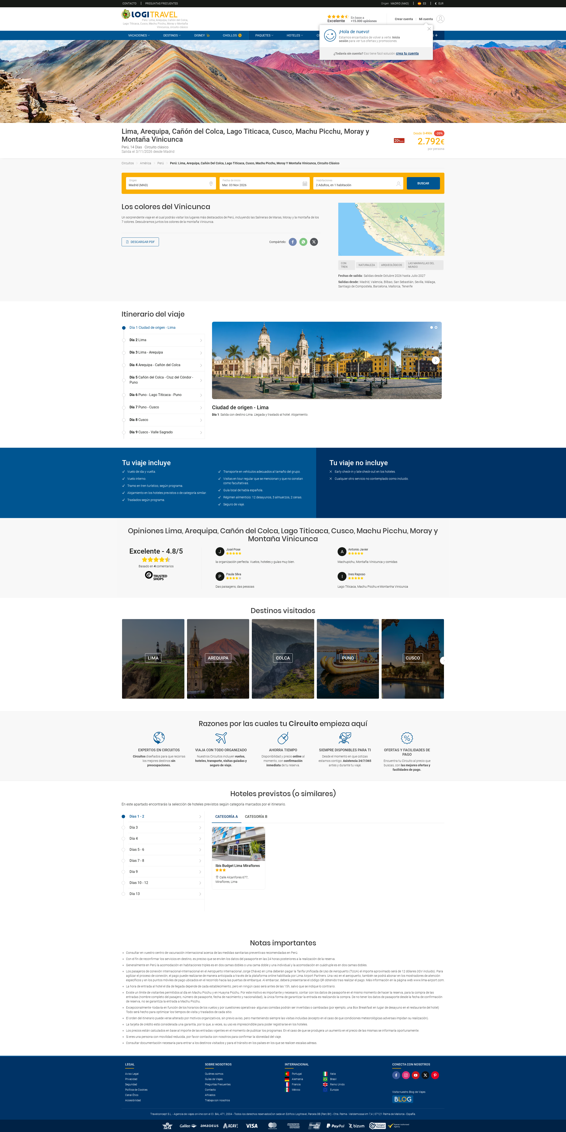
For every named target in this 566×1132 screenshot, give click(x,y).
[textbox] (171, 183)
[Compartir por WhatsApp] (303, 242)
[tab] (163, 328)
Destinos (170, 35)
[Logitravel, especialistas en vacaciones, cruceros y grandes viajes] (155, 14)
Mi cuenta (426, 19)
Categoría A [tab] (226, 817)
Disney (199, 35)
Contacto (129, 3)
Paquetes (262, 35)
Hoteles (293, 35)
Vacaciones (137, 35)
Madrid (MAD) (395, 3)
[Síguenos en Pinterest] (436, 1075)
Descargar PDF (143, 242)
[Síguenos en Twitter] (426, 1075)
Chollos (230, 35)
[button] (265, 183)
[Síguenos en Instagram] (407, 1075)
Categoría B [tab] (256, 817)
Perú (160, 163)
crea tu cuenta (407, 53)
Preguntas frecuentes (161, 3)
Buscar (423, 183)
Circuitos (128, 163)
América (145, 163)
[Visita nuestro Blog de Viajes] (416, 1099)
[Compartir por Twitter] (314, 242)
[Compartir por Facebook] (293, 242)
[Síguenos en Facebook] (397, 1075)
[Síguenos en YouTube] (416, 1075)
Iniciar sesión (415, 35)
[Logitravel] (352, 19)
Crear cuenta (404, 19)
